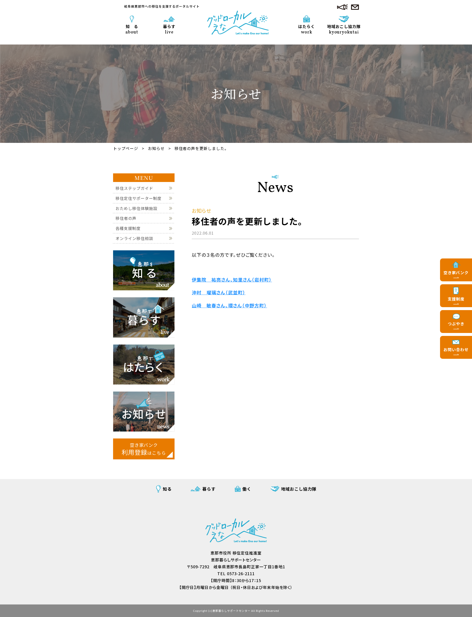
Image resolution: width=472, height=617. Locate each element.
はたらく (306, 29)
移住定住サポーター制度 (139, 198)
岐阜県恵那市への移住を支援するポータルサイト (162, 6)
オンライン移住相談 (134, 238)
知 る (131, 29)
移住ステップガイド (134, 188)
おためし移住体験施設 (136, 208)
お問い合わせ (456, 349)
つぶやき (456, 324)
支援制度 (456, 299)
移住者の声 (126, 218)
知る (167, 489)
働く (246, 489)
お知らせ (156, 148)
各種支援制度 (128, 228)
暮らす (169, 29)
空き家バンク (456, 272)
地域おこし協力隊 (298, 489)
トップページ (125, 148)
